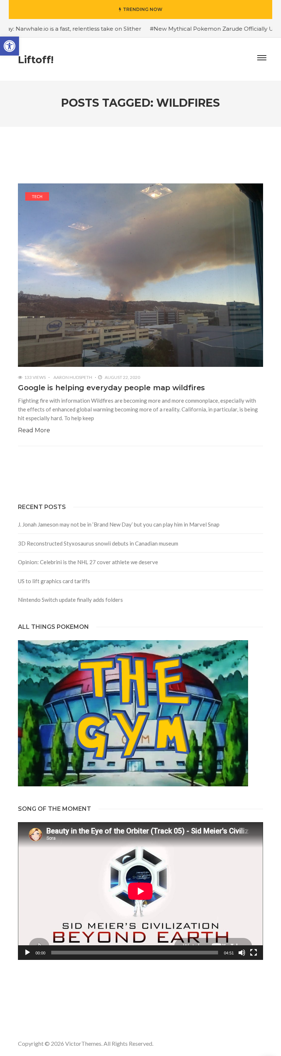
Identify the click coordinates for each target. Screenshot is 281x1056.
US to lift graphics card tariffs (54, 581)
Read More (34, 430)
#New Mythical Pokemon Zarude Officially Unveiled (196, 28)
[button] (9, 46)
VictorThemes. (83, 1043)
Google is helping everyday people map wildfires (111, 387)
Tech (37, 196)
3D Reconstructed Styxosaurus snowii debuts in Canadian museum (98, 543)
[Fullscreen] (253, 952)
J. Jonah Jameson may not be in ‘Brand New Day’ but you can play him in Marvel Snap (119, 524)
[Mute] (242, 952)
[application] (140, 891)
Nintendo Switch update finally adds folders (70, 599)
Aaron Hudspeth (72, 377)
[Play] (27, 952)
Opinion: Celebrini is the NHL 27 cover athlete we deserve (88, 562)
